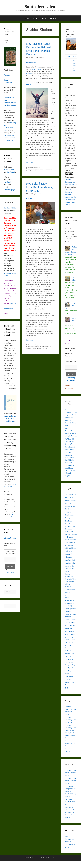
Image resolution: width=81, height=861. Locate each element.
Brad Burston (69, 515)
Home (27, 18)
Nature (67, 836)
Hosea (41, 169)
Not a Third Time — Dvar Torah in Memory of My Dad (40, 187)
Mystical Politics (70, 628)
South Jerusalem (41, 6)
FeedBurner (10, 572)
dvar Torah (36, 169)
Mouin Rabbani (70, 625)
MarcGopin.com (70, 609)
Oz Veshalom (43, 346)
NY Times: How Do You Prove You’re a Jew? (70, 441)
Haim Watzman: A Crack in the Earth (70, 743)
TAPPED (68, 656)
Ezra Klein (68, 521)
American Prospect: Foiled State (70, 422)
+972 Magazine (70, 494)
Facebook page (9, 190)
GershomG (11, 172)
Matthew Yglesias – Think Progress (71, 614)
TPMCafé (68, 679)
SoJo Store (53, 18)
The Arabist (69, 659)
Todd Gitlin (69, 676)
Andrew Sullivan (70, 500)
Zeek (66, 688)
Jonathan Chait (70, 560)
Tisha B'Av (44, 348)
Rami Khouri (69, 631)
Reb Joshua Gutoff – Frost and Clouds (70, 639)
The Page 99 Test (71, 668)
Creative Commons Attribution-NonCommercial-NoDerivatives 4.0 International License (71, 197)
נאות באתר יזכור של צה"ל (74, 66)
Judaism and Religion (34, 167)
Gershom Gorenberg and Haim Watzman (70, 182)
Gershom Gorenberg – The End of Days (71, 719)
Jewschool (68, 554)
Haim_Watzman (10, 169)
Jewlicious (68, 551)
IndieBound (10, 421)
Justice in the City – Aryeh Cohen (69, 568)
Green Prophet (70, 542)
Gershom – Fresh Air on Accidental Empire (71, 780)
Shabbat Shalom (36, 69)
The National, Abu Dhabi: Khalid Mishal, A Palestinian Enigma (70, 471)
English (68, 56)
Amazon (7, 416)
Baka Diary (69, 503)
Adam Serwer (69, 497)
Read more (29, 162)
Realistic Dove (70, 634)
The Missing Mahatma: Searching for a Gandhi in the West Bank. (70, 457)
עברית (75, 56)
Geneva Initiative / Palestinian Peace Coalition (71, 537)
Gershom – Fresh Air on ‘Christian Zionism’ (71, 772)
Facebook (7, 182)
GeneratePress (52, 858)
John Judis (68, 557)
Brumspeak (69, 518)
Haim (44, 18)
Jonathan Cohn (70, 563)
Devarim (30, 169)
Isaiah (45, 169)
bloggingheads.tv (71, 512)
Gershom (35, 18)
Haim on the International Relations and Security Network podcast (71, 812)
